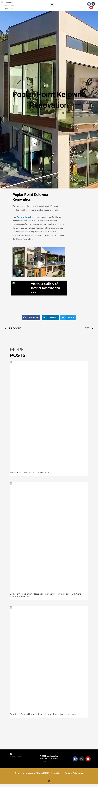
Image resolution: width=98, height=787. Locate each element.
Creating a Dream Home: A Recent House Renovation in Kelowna (43, 714)
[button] (52, 5)
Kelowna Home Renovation (28, 217)
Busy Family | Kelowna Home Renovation (30, 472)
